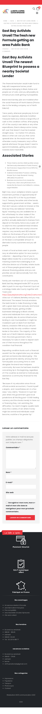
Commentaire (13, 447)
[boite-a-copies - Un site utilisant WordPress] (13, 11)
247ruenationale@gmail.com (16, 664)
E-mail (9, 482)
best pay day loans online (19, 49)
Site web (10, 492)
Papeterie (8, 681)
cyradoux (5, 49)
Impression (9, 678)
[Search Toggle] (33, 8)
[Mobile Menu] (37, 13)
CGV (21, 702)
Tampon (8, 683)
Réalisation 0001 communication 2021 (21, 695)
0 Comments (6, 51)
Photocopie (9, 686)
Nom (8, 472)
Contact (8, 688)
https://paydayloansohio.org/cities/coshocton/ (22, 295)
